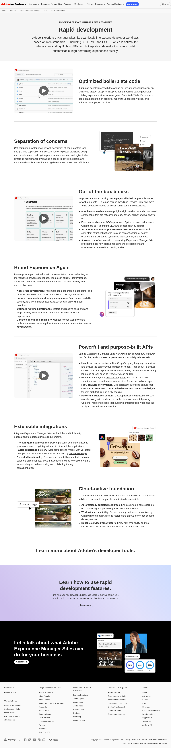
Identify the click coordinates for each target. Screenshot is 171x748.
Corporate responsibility (151, 711)
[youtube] (43, 740)
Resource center (114, 692)
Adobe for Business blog (117, 700)
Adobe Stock (78, 706)
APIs (123, 353)
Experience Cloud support (117, 703)
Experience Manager (46, 721)
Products (13, 11)
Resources (99, 4)
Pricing (89, 4)
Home (4, 11)
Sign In (165, 4)
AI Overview (146, 696)
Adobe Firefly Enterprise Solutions (51, 703)
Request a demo (10, 692)
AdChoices (163, 743)
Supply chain (147, 718)
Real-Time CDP (44, 732)
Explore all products (46, 692)
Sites (45, 11)
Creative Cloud (44, 718)
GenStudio (42, 729)
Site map (162, 740)
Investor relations (148, 714)
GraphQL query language (130, 363)
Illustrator (76, 713)
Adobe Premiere (79, 720)
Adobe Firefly (78, 702)
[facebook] (25, 740)
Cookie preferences (150, 740)
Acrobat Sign (43, 707)
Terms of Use (136, 740)
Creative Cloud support (116, 707)
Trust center (146, 721)
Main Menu (33, 4)
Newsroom (146, 707)
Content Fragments (116, 377)
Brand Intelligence (45, 714)
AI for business (9, 720)
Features (67, 4)
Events (144, 703)
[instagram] (29, 740)
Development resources (116, 714)
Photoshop (77, 717)
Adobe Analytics (44, 696)
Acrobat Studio (44, 711)
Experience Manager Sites (51, 4)
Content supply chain (12, 709)
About (144, 692)
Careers (145, 700)
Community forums (114, 711)
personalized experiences (72, 442)
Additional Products (114, 4)
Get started (132, 4)
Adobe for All (147, 725)
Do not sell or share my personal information (139, 743)
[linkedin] (39, 740)
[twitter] (34, 740)
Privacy (127, 740)
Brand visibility (9, 713)
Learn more (85, 605)
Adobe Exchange (78, 453)
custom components (134, 205)
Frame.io (42, 725)
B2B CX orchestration (12, 716)
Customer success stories (117, 696)
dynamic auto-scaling (140, 505)
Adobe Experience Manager (30, 11)
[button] (44, 91)
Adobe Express (44, 700)
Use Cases (78, 4)
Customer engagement (12, 705)
